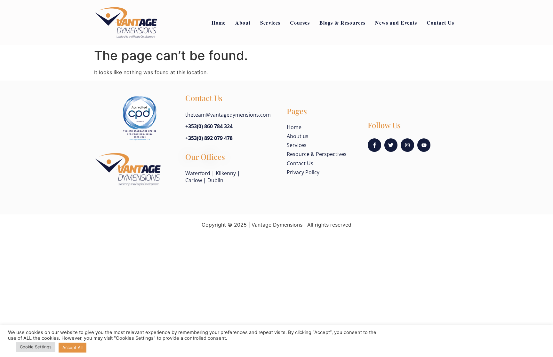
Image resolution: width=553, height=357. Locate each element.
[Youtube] (424, 145)
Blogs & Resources (342, 22)
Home (219, 22)
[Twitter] (391, 145)
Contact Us (440, 22)
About (243, 22)
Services (270, 22)
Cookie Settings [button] (36, 346)
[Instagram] (407, 145)
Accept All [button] (72, 347)
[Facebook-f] (374, 145)
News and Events (396, 22)
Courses (300, 22)
